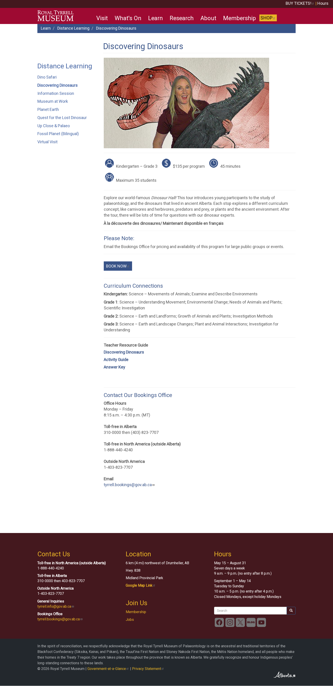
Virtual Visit (47, 141)
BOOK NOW (116, 266)
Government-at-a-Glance (106, 669)
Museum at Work (52, 101)
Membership (239, 18)
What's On (128, 18)
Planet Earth (48, 109)
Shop (267, 18)
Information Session (55, 93)
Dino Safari (47, 77)
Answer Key (114, 367)
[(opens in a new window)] (219, 622)
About (208, 18)
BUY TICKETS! (298, 3)
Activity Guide (116, 359)
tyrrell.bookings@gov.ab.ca (128, 484)
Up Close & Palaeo (53, 125)
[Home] (57, 16)
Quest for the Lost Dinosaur (62, 117)
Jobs (130, 619)
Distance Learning (73, 28)
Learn (155, 18)
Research (182, 18)
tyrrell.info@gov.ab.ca (54, 606)
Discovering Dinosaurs (57, 85)
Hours (322, 3)
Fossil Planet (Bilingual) (58, 133)
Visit (102, 18)
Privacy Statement (146, 669)
